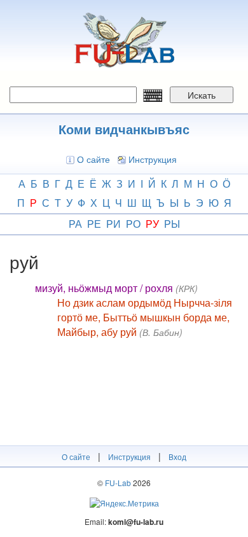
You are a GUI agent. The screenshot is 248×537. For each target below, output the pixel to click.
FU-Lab (118, 482)
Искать (202, 94)
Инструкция (152, 159)
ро (133, 223)
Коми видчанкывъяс (124, 129)
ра (75, 223)
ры (172, 223)
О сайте (93, 159)
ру (152, 223)
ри (113, 223)
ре (94, 223)
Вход (177, 456)
